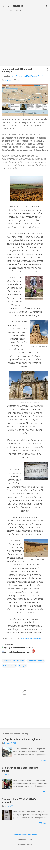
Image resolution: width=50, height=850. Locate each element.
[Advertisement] (25, 39)
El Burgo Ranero (9, 665)
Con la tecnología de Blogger (25, 835)
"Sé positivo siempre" (31, 638)
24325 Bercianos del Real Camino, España (27, 76)
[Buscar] (46, 6)
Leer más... (43, 760)
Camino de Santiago (36, 661)
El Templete (15, 6)
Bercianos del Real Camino (13, 661)
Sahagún (22, 665)
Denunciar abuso (25, 845)
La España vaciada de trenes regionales (22, 739)
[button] (46, 69)
